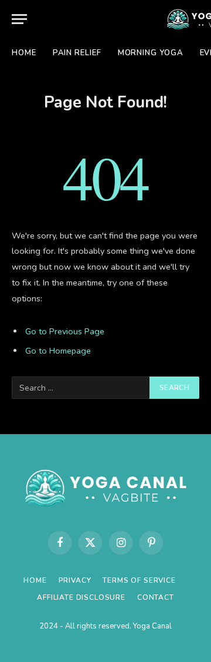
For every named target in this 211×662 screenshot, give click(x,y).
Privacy (75, 580)
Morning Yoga (150, 53)
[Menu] (19, 19)
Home (24, 53)
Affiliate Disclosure (81, 597)
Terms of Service (139, 580)
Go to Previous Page (64, 331)
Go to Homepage (58, 351)
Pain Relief (77, 53)
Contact (155, 597)
